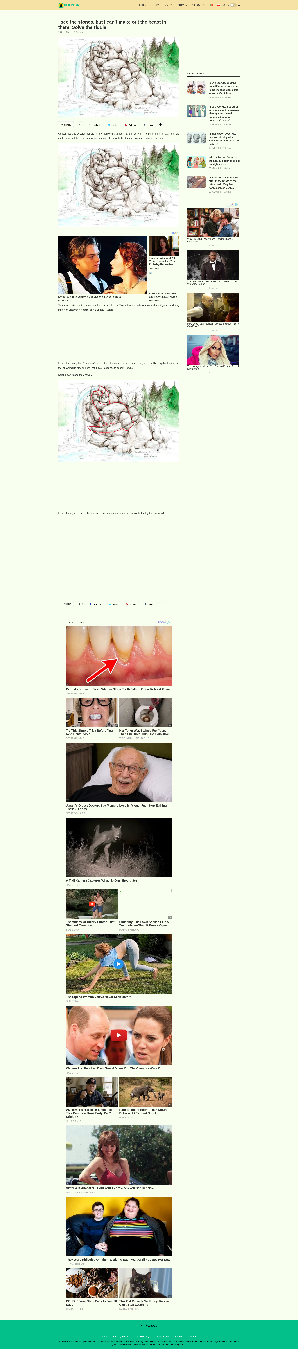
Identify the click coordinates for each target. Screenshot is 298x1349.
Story (155, 5)
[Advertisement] (118, 336)
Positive (168, 5)
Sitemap (178, 1336)
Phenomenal (199, 5)
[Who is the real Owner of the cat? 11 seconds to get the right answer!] (196, 162)
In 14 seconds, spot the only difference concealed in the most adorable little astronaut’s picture (224, 88)
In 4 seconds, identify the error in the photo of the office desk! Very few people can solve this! (223, 182)
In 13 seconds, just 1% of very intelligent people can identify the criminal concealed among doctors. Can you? (224, 113)
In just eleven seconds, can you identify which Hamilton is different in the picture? (224, 138)
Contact (193, 1336)
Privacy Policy (121, 1336)
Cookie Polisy (141, 1336)
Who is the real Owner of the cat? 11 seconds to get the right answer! (224, 161)
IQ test (143, 5)
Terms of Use (161, 1336)
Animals (182, 5)
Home (104, 1336)
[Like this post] (82, 125)
